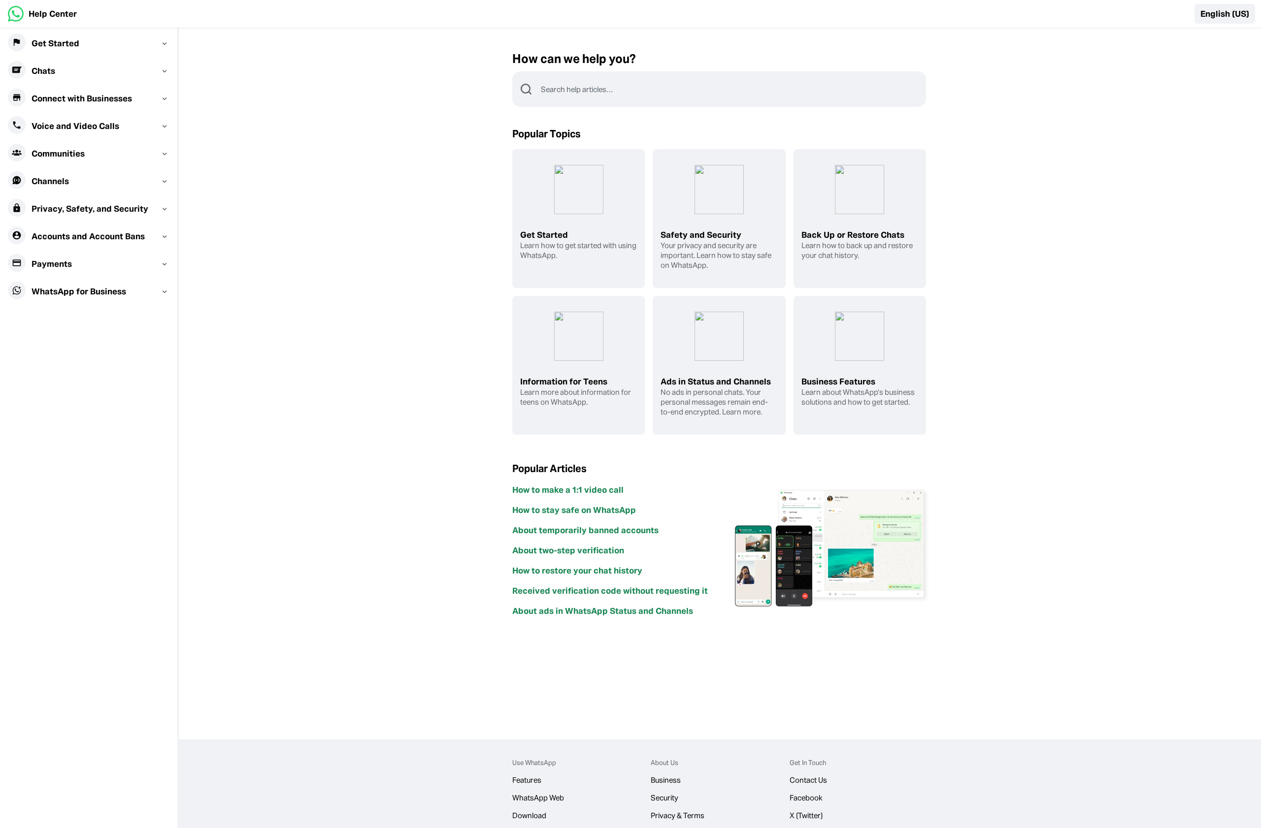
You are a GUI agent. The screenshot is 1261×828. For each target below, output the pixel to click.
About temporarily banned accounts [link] (585, 530)
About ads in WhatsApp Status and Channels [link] (602, 610)
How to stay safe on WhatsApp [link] (574, 510)
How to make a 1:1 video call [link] (568, 489)
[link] (42, 14)
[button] (1225, 14)
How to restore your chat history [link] (577, 570)
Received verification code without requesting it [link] (610, 590)
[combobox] (733, 89)
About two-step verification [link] (568, 550)
